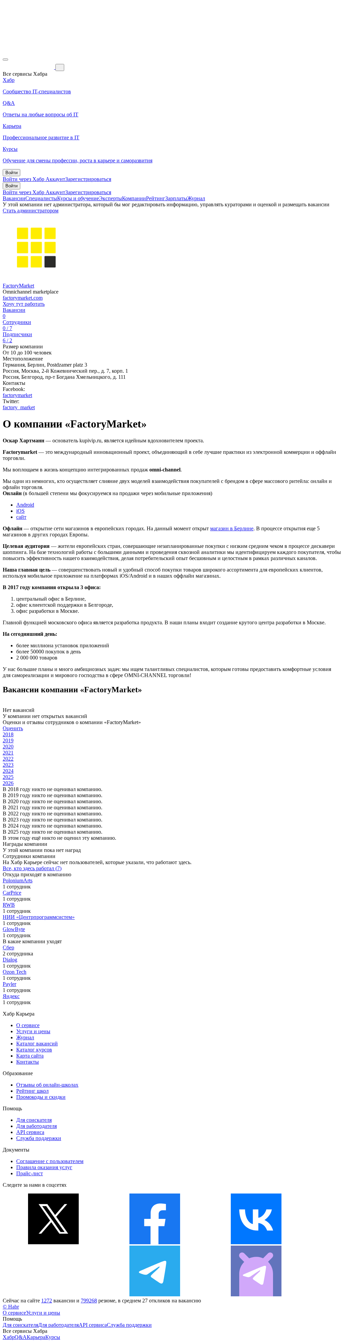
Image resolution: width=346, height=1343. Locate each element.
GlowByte (14, 929)
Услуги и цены (33, 1031)
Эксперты (110, 198)
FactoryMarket (18, 285)
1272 (46, 1300)
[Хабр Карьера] (29, 67)
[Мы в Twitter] (53, 1242)
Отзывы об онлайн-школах (47, 1085)
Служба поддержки (38, 1138)
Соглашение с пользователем (49, 1161)
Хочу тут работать (24, 304)
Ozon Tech (14, 972)
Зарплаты (176, 198)
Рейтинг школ (32, 1091)
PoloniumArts (17, 880)
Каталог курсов (34, 1049)
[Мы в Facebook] (154, 1242)
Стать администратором (30, 210)
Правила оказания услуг (44, 1167)
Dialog (10, 960)
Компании (134, 198)
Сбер (8, 947)
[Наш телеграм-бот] (256, 1294)
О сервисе (28, 1025)
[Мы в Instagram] (53, 1294)
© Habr (11, 1307)
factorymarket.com (23, 298)
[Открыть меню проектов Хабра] (5, 60)
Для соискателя (34, 1120)
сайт (21, 517)
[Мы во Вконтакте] (256, 1242)
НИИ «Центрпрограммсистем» (39, 917)
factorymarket (17, 395)
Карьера (36, 1337)
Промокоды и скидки (41, 1097)
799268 (89, 1300)
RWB (9, 905)
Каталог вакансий (37, 1043)
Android (25, 505)
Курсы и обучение (78, 198)
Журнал (196, 198)
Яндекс (11, 996)
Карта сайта (30, 1056)
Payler (9, 984)
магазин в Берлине (231, 528)
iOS (20, 511)
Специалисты (41, 198)
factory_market (19, 407)
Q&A (21, 1337)
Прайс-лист (29, 1173)
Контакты (27, 1062)
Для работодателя (36, 1126)
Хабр (9, 1337)
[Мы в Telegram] (154, 1294)
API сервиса (30, 1132)
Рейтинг (155, 198)
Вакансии (14, 198)
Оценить (13, 728)
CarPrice (12, 893)
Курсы (52, 1337)
